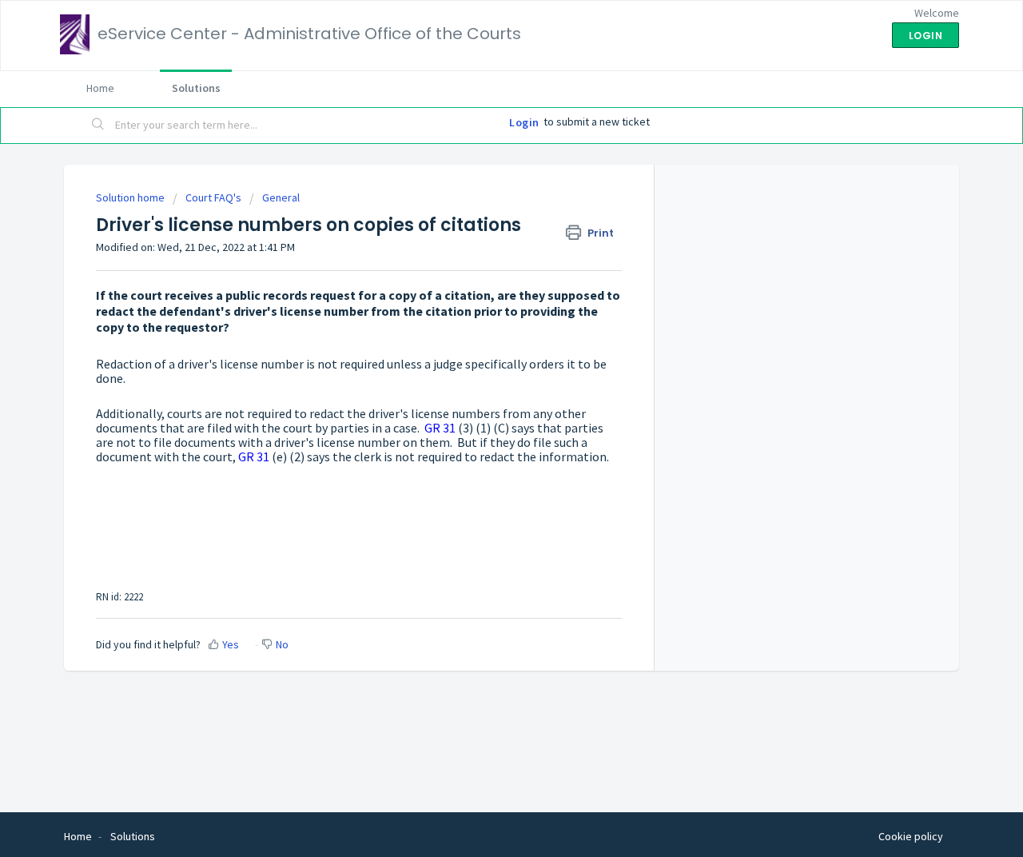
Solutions (196, 88)
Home (100, 88)
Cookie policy (910, 836)
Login (524, 122)
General (281, 197)
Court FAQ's (213, 197)
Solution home (131, 197)
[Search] (98, 126)
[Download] (482, 217)
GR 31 (440, 428)
